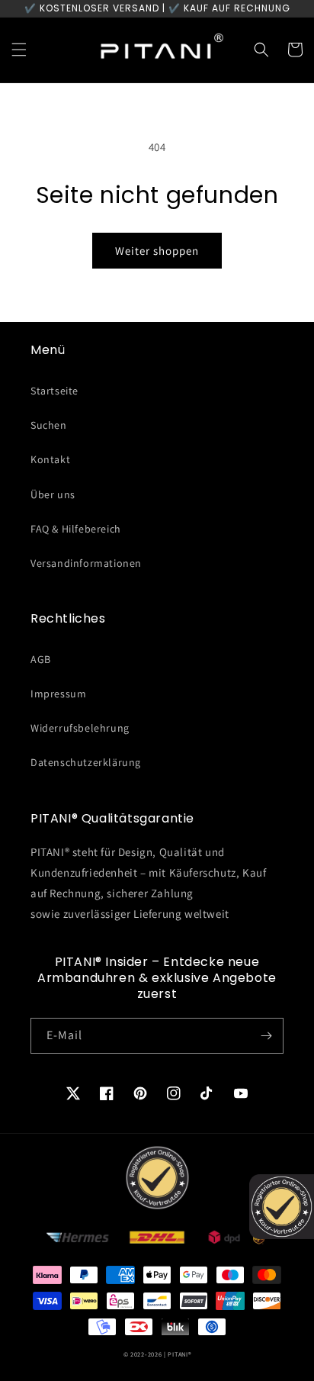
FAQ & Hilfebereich (75, 529)
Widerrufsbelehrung (80, 728)
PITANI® (179, 1354)
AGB (40, 659)
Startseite (54, 391)
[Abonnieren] (266, 1036)
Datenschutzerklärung (85, 762)
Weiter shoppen (157, 250)
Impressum (58, 693)
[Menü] (19, 49)
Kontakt (50, 459)
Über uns (52, 494)
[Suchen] (261, 49)
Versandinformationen (86, 563)
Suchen (48, 425)
